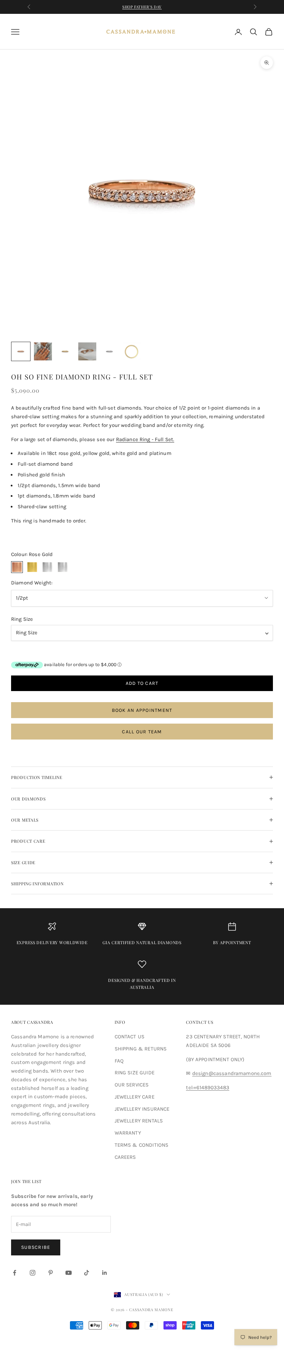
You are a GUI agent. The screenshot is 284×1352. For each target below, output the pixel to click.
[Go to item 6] (131, 351)
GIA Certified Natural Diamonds (142, 942)
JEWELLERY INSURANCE (142, 1109)
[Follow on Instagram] (32, 1272)
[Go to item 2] (43, 351)
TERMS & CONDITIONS (142, 1145)
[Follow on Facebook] (14, 1272)
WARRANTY (128, 1133)
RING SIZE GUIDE (134, 1072)
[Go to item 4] (87, 351)
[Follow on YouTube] (68, 1272)
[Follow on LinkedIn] (104, 1272)
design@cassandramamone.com (232, 1073)
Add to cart (142, 683)
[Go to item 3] (65, 351)
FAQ (119, 1061)
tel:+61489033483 (207, 1087)
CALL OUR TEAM (142, 732)
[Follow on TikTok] (86, 1272)
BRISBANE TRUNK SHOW (142, 10)
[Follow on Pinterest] (50, 1272)
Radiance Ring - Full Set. (145, 439)
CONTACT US (130, 1036)
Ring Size (22, 619)
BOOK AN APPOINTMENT (142, 710)
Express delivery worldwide (52, 942)
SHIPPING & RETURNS (141, 1049)
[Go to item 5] (109, 351)
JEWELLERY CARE (134, 1097)
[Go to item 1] (20, 351)
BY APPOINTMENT (232, 942)
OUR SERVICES (132, 1085)
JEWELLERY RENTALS (139, 1121)
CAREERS (125, 1157)
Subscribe (35, 1247)
